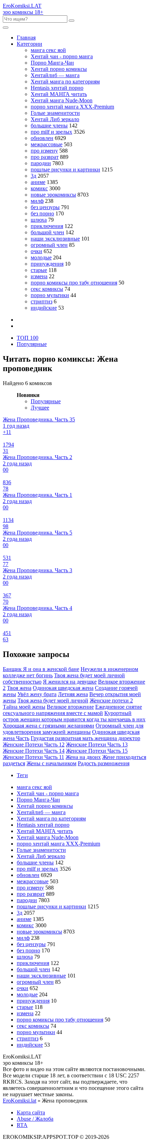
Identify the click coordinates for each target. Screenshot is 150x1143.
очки (36, 251)
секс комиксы (47, 289)
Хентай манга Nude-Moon (61, 100)
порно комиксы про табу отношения (74, 283)
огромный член (49, 245)
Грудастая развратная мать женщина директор (85, 738)
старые (39, 270)
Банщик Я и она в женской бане (41, 669)
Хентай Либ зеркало (55, 119)
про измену (44, 151)
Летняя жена (73, 694)
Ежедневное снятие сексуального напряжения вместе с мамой (72, 710)
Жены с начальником (51, 763)
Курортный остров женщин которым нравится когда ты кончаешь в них (74, 716)
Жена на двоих (83, 757)
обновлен (42, 138)
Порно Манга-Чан (52, 63)
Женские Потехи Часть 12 (34, 744)
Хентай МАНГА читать (59, 94)
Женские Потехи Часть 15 (97, 751)
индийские (44, 308)
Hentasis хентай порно (57, 88)
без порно (42, 213)
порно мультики (50, 295)
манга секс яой (48, 50)
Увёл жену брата (37, 694)
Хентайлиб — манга (55, 75)
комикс (39, 188)
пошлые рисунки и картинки (65, 169)
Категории (29, 44)
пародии (41, 163)
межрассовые (46, 144)
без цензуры (45, 207)
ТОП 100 (27, 338)
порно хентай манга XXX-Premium (72, 107)
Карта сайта (31, 1112)
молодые (41, 257)
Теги (22, 775)
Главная (26, 37)
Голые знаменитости (55, 113)
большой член (47, 232)
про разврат (45, 157)
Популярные (32, 344)
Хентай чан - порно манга (62, 56)
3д (33, 176)
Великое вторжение (70, 707)
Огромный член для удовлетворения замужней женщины (73, 729)
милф (37, 201)
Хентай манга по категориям (65, 81)
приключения (47, 226)
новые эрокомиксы (53, 195)
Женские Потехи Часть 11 (33, 757)
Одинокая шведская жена (63, 688)
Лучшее (40, 408)
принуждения (47, 264)
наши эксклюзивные (55, 239)
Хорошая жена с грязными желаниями (48, 726)
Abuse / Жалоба (35, 1119)
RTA (22, 1125)
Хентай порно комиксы (59, 69)
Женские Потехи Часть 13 (97, 744)
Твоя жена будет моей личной (52, 700)
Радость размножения (103, 763)
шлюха (39, 220)
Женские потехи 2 (111, 700)
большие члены (49, 125)
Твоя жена (19, 688)
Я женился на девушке (70, 682)
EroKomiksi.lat (19, 1101)
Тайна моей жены (24, 707)
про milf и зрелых (51, 132)
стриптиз (41, 301)
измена (39, 276)
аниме (38, 182)
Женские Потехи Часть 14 (34, 751)
